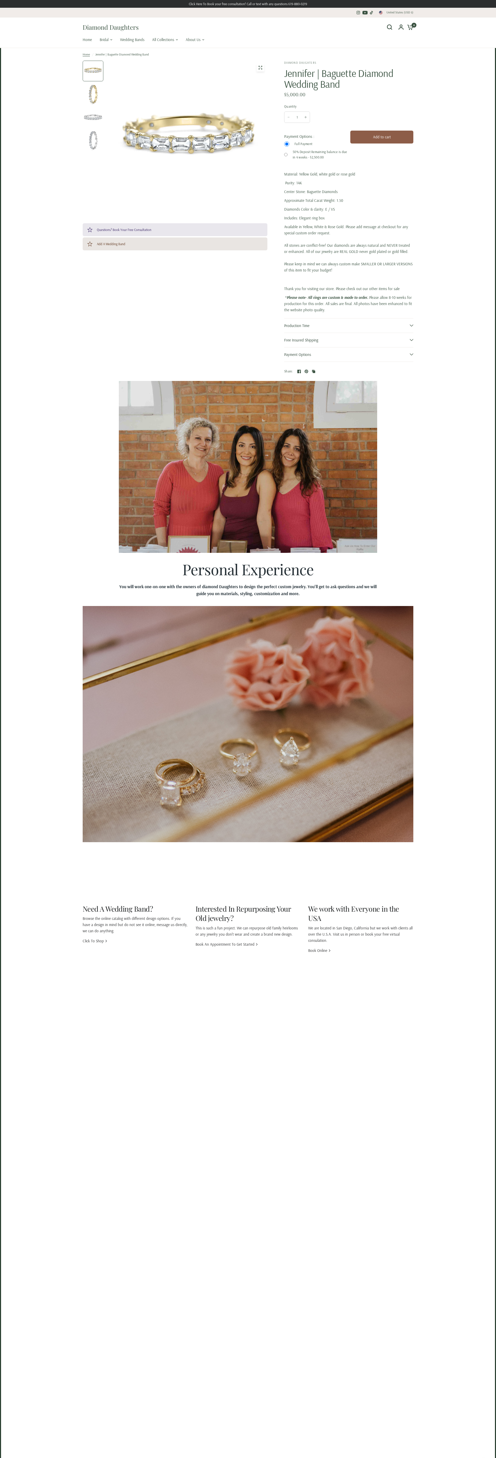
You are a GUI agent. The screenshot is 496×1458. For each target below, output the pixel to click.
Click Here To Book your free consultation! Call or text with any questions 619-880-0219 (248, 4)
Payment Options (297, 354)
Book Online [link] (317, 950)
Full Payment (303, 144)
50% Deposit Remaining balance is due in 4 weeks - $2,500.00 (320, 154)
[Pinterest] (306, 371)
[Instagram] (358, 12)
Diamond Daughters (111, 27)
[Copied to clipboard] (314, 371)
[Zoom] (260, 67)
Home (86, 54)
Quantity (290, 106)
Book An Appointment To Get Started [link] (225, 944)
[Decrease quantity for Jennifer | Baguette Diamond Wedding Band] (288, 117)
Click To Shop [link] (93, 941)
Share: (288, 371)
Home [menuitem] (87, 39)
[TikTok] (371, 12)
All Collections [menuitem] (163, 39)
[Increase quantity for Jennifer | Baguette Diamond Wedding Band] (305, 117)
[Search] (389, 27)
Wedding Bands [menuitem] (132, 39)
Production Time (296, 325)
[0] (409, 27)
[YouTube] (365, 12)
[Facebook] (299, 371)
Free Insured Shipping (301, 340)
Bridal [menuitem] (104, 39)
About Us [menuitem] (193, 39)
